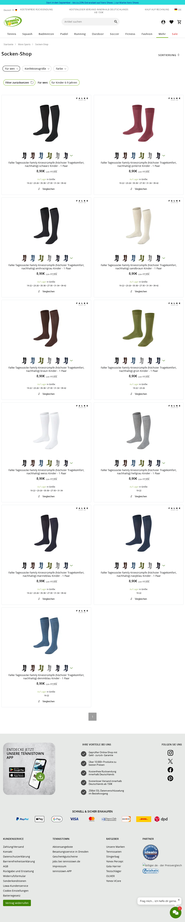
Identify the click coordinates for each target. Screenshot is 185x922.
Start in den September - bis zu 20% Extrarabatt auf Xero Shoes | (92, 2)
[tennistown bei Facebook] (171, 771)
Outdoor (98, 34)
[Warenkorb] (179, 22)
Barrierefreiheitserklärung (19, 861)
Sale (175, 34)
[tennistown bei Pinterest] (171, 780)
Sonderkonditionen (14, 881)
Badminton (46, 34)
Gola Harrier (113, 866)
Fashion (147, 34)
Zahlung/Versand (13, 846)
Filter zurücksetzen (17, 82)
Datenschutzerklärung (16, 856)
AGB (5, 866)
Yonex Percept (114, 861)
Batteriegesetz (11, 895)
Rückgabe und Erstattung (18, 871)
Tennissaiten (114, 851)
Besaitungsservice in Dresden (71, 851)
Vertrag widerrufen (17, 903)
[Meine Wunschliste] (171, 22)
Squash (27, 34)
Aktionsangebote (63, 846)
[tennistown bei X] (171, 763)
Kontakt (7, 851)
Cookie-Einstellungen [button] (16, 890)
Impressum (59, 866)
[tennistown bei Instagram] (171, 754)
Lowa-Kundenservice (15, 885)
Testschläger (113, 871)
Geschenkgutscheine (65, 856)
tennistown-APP (62, 871)
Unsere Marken (115, 846)
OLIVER (110, 876)
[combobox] (11, 10)
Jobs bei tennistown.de (66, 861)
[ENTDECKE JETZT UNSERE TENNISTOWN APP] (29, 794)
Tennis (11, 34)
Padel (64, 34)
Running (80, 34)
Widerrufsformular (14, 876)
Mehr (162, 34)
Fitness (130, 34)
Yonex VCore (113, 881)
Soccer (114, 34)
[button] (163, 22)
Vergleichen (48, 189)
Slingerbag (112, 856)
